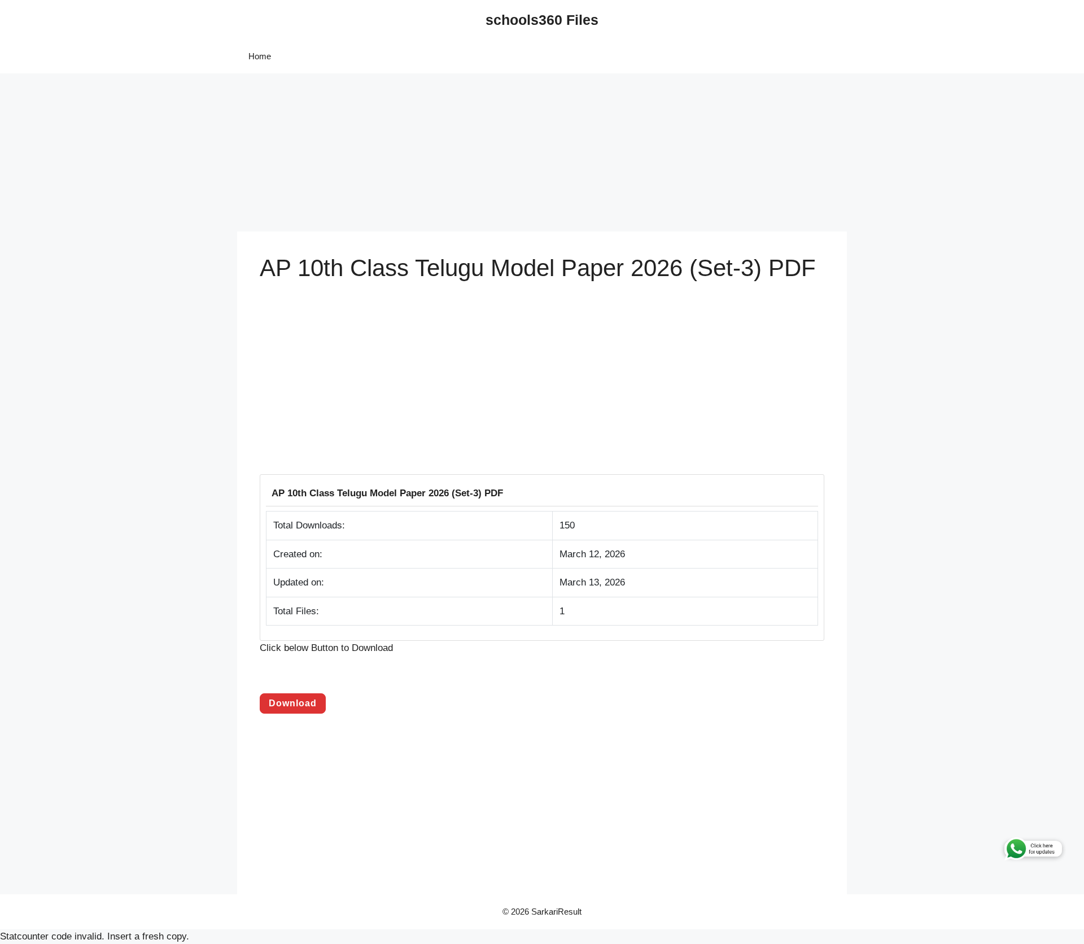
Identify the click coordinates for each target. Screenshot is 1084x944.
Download (293, 703)
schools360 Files (542, 20)
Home (259, 56)
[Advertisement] (339, 152)
